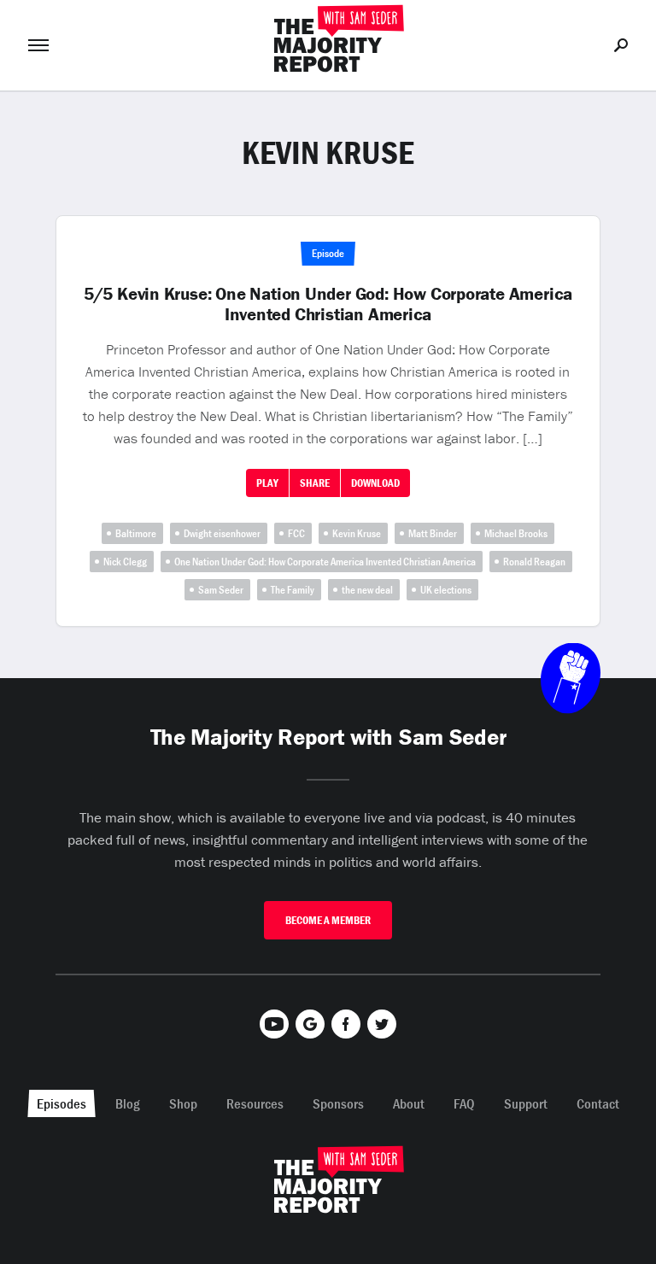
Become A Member (328, 920)
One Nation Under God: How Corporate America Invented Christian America (325, 561)
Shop (183, 1103)
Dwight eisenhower (222, 533)
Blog (127, 1103)
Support (526, 1103)
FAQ (464, 1103)
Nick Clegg (125, 561)
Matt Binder (432, 533)
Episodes (61, 1103)
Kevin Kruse (356, 533)
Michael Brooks (516, 533)
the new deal (367, 589)
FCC (296, 533)
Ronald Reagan (534, 561)
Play (267, 483)
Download (375, 483)
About (409, 1103)
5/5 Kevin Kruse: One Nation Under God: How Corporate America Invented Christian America (328, 304)
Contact (598, 1103)
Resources (255, 1103)
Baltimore (135, 533)
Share (315, 483)
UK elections (446, 589)
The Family (292, 589)
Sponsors (338, 1103)
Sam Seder (220, 589)
